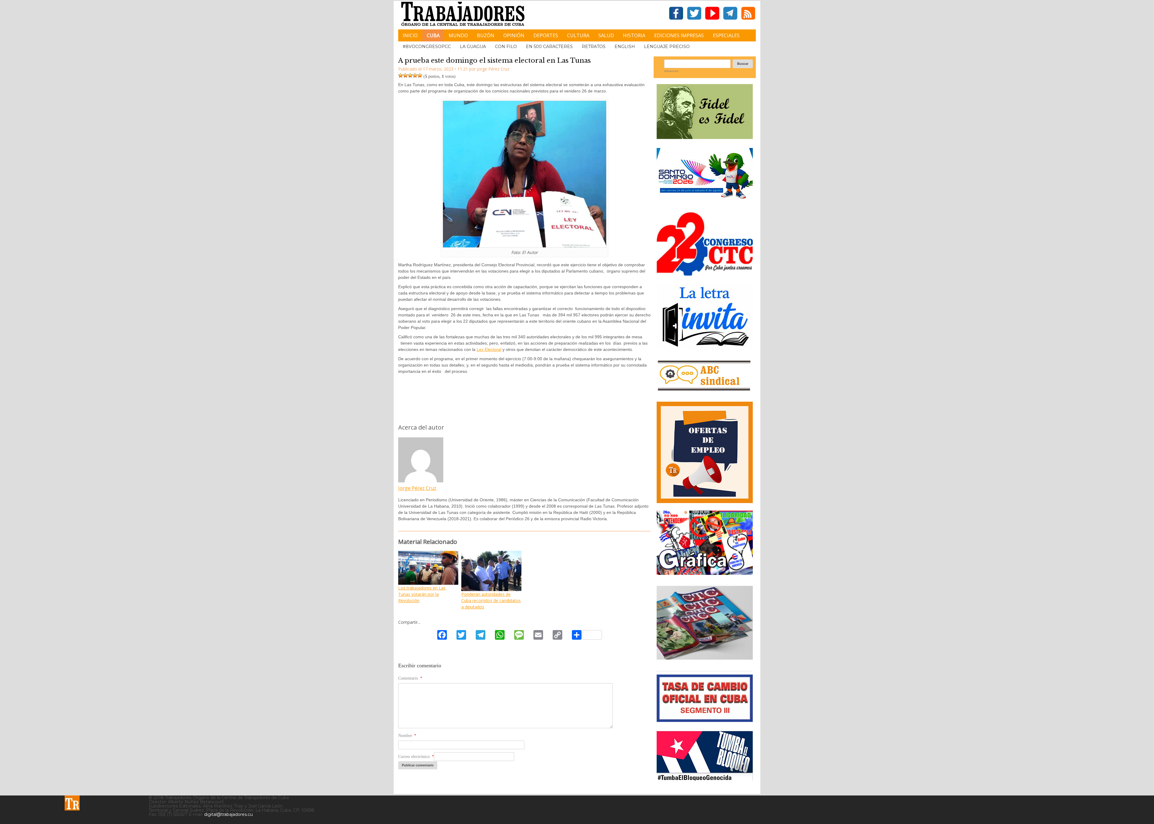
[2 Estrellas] (405, 75)
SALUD (606, 35)
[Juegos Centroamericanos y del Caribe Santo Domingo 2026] (705, 201)
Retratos (594, 46)
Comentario (410, 678)
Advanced (671, 71)
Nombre (407, 735)
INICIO (410, 35)
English (625, 46)
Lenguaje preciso (667, 46)
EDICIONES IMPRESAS (679, 35)
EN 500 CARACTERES (549, 46)
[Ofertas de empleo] (705, 452)
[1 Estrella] (400, 75)
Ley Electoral (489, 349)
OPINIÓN (513, 35)
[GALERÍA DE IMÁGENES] (705, 572)
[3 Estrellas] (410, 75)
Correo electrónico (416, 756)
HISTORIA (634, 35)
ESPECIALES (726, 35)
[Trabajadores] (72, 802)
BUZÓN (485, 35)
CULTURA (578, 35)
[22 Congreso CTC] (705, 273)
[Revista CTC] (705, 659)
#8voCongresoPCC (427, 46)
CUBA (433, 35)
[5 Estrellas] (419, 75)
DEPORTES (545, 35)
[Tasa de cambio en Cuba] (705, 720)
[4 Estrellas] (415, 75)
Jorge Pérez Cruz (417, 488)
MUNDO (458, 35)
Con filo (506, 46)
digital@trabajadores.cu (228, 814)
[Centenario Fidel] (705, 137)
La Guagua (473, 46)
